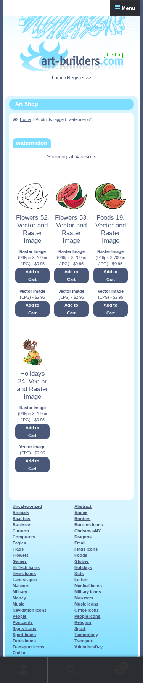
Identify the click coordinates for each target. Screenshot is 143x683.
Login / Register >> (71, 78)
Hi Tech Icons (26, 567)
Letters (81, 579)
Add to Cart (32, 275)
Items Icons (24, 573)
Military (20, 592)
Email (79, 543)
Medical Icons (88, 585)
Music (18, 604)
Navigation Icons (30, 610)
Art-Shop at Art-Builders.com (71, 56)
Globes (81, 561)
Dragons (83, 537)
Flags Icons (86, 549)
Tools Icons (24, 640)
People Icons (87, 616)
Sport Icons (24, 634)
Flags (18, 549)
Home (25, 119)
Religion (82, 622)
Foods (80, 555)
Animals (21, 512)
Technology (86, 634)
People (19, 616)
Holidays (83, 567)
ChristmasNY (87, 530)
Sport (79, 628)
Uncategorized (27, 506)
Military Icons (87, 592)
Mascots (21, 585)
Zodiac (19, 653)
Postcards (23, 622)
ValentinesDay (88, 646)
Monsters (83, 598)
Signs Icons (24, 628)
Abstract (83, 506)
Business (22, 524)
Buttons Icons (88, 524)
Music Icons (86, 604)
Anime (80, 512)
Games (20, 561)
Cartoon (21, 530)
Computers (24, 537)
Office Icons (86, 610)
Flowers (21, 555)
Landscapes (25, 579)
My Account (24, 670)
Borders (82, 518)
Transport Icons (28, 646)
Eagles (19, 543)
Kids (79, 573)
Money (19, 598)
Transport (84, 640)
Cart (110, 664)
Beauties (21, 518)
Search (71, 670)
